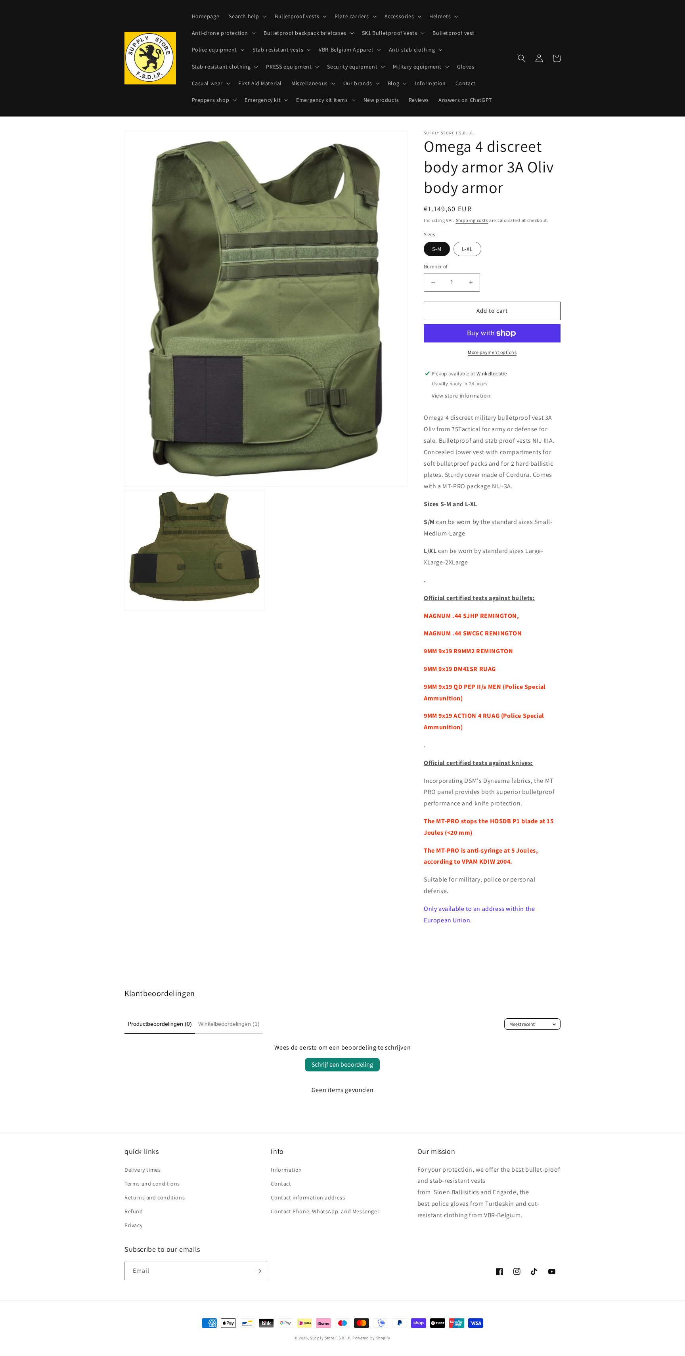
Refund (133, 1211)
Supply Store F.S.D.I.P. (330, 1338)
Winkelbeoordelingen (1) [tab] (229, 1024)
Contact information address (308, 1197)
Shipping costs (472, 220)
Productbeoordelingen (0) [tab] (160, 1024)
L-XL (467, 248)
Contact (281, 1183)
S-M (437, 248)
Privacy (133, 1225)
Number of (436, 266)
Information (286, 1169)
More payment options (492, 352)
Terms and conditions (152, 1183)
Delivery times (142, 1169)
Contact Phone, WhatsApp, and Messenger (325, 1211)
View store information (461, 395)
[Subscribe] (258, 1271)
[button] (247, 16)
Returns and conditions (154, 1197)
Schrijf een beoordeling (342, 1064)
